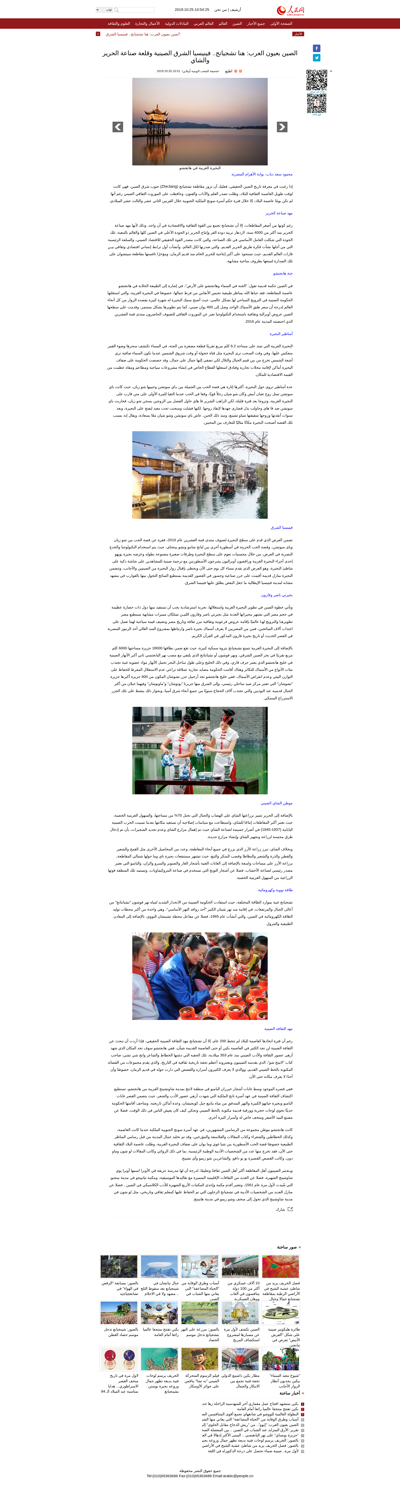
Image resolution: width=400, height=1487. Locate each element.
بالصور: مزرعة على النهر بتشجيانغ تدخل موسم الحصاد (200, 1334)
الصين (237, 23)
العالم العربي (204, 23)
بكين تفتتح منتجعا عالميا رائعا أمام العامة (268, 1409)
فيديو (182, 34)
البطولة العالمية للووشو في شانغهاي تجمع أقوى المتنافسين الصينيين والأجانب (239, 1414)
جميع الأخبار (256, 23)
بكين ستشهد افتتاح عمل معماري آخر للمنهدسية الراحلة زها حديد (249, 1404)
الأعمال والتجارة (147, 23)
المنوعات (215, 34)
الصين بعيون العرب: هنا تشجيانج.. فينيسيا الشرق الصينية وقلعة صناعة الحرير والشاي (138, 34)
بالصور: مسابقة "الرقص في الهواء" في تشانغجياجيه (120, 1288)
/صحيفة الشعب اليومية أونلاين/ (200, 71)
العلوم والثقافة (119, 23)
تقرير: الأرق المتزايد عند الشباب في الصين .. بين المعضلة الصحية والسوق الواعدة (236, 1430)
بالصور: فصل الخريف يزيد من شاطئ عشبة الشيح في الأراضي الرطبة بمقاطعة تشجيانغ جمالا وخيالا (222, 1445)
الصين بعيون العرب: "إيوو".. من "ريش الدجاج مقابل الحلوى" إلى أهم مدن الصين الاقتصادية (229, 1425)
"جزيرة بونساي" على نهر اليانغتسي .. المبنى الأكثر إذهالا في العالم (248, 1435)
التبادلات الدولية (177, 23)
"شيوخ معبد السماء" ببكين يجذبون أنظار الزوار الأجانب (285, 1380)
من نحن (221, 9)
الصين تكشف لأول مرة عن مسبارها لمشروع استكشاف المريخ (242, 1334)
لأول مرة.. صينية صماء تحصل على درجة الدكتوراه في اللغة (253, 1451)
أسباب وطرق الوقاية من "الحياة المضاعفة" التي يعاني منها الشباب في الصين (240, 1419)
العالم (223, 23)
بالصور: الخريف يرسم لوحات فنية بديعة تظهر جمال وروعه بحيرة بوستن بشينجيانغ (236, 1440)
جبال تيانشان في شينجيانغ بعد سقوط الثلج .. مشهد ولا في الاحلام (160, 1288)
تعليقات (197, 34)
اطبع (228, 71)
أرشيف (235, 9)
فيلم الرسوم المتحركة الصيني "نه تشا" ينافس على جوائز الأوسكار (202, 1380)
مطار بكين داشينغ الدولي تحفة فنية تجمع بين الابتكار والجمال (240, 1380)
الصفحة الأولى (281, 23)
